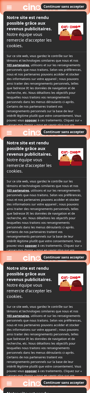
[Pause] (45, 196)
